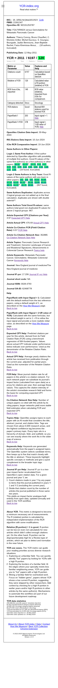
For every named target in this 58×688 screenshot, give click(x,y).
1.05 (14, 169)
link (41, 20)
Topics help (39, 250)
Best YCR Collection (38, 626)
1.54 (41, 167)
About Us (12, 624)
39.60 (30, 185)
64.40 (16, 182)
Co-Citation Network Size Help (21, 237)
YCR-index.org (29, 6)
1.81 (30, 167)
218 (26, 180)
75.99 (43, 180)
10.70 (33, 164)
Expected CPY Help (20, 218)
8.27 (44, 164)
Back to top (12, 308)
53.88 (37, 182)
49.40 (43, 182)
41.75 (25, 164)
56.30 (17, 164)
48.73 (9, 185)
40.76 (24, 185)
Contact (46, 624)
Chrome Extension (29, 629)
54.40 (30, 182)
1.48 (46, 167)
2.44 (25, 167)
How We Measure (31, 306)
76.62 (37, 180)
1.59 (35, 167)
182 (31, 180)
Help (37, 118)
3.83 (14, 167)
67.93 (9, 182)
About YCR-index (26, 624)
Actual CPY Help (41, 223)
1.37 (9, 169)
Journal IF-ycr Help (38, 274)
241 (21, 180)
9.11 (39, 164)
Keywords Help (21, 260)
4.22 (9, 167)
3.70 (19, 167)
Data (38, 624)
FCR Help (22, 230)
